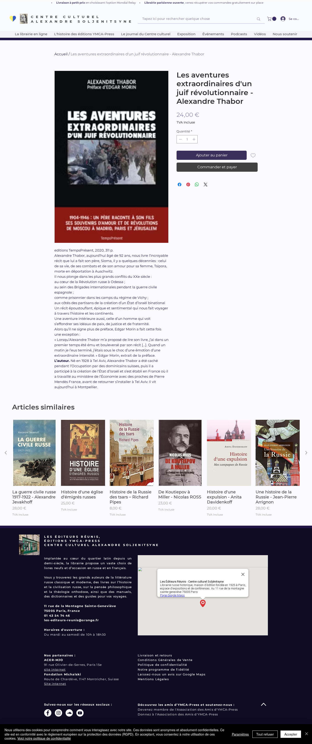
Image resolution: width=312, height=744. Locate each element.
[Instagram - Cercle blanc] (58, 713)
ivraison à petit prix (72, 2)
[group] (156, 471)
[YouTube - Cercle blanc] (80, 713)
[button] (272, 19)
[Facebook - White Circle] (47, 713)
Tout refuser (265, 734)
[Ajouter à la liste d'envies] (253, 155)
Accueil (61, 54)
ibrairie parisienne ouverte (165, 2)
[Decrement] (180, 139)
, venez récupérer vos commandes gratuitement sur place (223, 2)
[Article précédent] (5, 452)
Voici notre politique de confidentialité (44, 738)
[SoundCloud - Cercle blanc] (69, 713)
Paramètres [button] (240, 734)
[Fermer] (306, 734)
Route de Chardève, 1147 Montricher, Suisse (81, 679)
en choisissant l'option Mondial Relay (111, 2)
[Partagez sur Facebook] (179, 184)
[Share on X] (205, 184)
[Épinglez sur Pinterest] (188, 184)
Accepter (290, 734)
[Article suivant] (306, 452)
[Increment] (194, 139)
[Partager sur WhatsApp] (197, 184)
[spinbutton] (187, 139)
